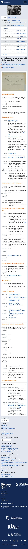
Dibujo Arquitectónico (14, 294)
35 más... (5, 28)
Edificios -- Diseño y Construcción (17, 297)
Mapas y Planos (5, 63)
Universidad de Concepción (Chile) (10, 465)
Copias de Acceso (8, 384)
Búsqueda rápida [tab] (12, 17)
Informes (4, 425)
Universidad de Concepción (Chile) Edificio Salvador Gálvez (17, 309)
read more (12, 179)
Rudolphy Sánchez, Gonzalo (15, 137)
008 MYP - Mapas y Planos (13, 20)
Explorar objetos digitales (8, 428)
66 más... (5, 54)
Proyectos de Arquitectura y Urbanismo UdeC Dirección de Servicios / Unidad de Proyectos (13, 65)
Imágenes (3, 498)
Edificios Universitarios (14, 296)
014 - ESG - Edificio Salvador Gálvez (15, 25)
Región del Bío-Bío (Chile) (15, 305)
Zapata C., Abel (12, 153)
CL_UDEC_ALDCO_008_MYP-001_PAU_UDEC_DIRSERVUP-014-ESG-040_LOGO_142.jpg (17, 405)
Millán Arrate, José (12, 120)
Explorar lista (5, 427)
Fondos (2, 495)
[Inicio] (6, 2)
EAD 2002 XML (5, 435)
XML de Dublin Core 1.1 (7, 433)
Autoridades (4, 491)
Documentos (4, 493)
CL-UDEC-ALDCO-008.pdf (14, 255)
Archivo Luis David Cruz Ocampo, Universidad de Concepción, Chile (16, 156)
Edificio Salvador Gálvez (8, 67)
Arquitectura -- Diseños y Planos (17, 299)
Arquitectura (12, 317)
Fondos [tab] (4, 17)
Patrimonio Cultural (14, 300)
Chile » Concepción (14, 303)
